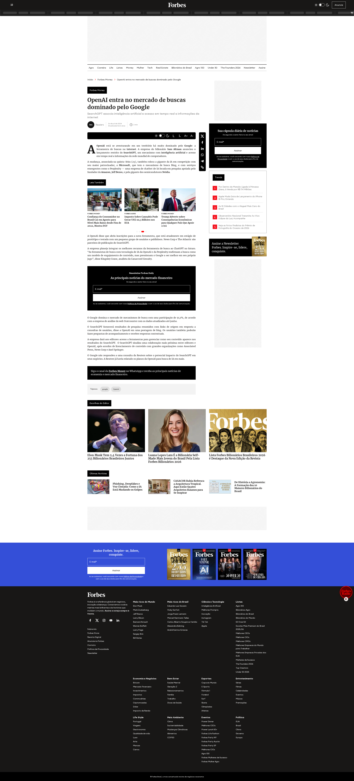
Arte (135, 741)
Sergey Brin (138, 634)
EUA (238, 721)
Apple (204, 626)
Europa (239, 737)
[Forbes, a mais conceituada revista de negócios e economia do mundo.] (177, 5)
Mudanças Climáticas (177, 729)
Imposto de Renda (141, 710)
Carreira (101, 67)
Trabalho (171, 698)
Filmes (239, 686)
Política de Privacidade (137, 304)
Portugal (137, 721)
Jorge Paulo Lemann (176, 614)
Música (239, 698)
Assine (262, 67)
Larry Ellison (138, 618)
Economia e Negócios (144, 678)
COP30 (170, 737)
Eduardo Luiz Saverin (177, 606)
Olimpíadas (206, 706)
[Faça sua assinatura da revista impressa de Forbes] (178, 564)
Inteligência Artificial (211, 606)
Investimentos (139, 690)
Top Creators (242, 668)
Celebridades (242, 690)
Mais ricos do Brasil (177, 601)
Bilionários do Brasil (181, 67)
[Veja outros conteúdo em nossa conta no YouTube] (111, 620)
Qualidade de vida (141, 733)
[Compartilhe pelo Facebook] (202, 142)
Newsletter (249, 67)
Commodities (139, 698)
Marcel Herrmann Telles (178, 618)
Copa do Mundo (209, 682)
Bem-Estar (173, 678)
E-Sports (205, 686)
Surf (203, 698)
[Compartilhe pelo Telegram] (202, 161)
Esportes (206, 678)
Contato (91, 645)
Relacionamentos (175, 690)
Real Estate (162, 67)
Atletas (205, 710)
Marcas (136, 745)
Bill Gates (137, 638)
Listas (119, 67)
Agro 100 (199, 67)
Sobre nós (92, 629)
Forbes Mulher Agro (210, 761)
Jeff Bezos (138, 614)
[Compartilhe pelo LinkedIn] (202, 148)
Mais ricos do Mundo (144, 601)
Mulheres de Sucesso (245, 660)
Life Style (138, 717)
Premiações (241, 702)
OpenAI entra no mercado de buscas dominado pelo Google (149, 79)
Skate (204, 702)
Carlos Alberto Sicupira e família (182, 622)
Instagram (206, 618)
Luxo (135, 737)
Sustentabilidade (175, 725)
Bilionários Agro (243, 610)
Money (129, 67)
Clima (170, 721)
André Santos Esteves (177, 630)
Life (111, 67)
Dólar (135, 706)
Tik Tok (204, 622)
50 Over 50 (241, 622)
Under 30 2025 (242, 672)
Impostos (137, 694)
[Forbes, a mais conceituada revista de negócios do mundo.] (108, 594)
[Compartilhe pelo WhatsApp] (202, 155)
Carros (136, 749)
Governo (240, 733)
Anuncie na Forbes (95, 641)
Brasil (238, 725)
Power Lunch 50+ (209, 729)
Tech (150, 67)
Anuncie (339, 4)
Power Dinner (207, 721)
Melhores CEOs (243, 633)
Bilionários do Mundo (245, 618)
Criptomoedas (140, 702)
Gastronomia (139, 729)
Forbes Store (93, 633)
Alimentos (172, 733)
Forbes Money (105, 79)
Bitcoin (136, 682)
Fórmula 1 (205, 690)
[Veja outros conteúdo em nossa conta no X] (97, 620)
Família (170, 694)
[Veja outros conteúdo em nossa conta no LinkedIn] (118, 620)
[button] (173, 135)
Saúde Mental (173, 682)
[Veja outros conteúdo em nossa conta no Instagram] (104, 620)
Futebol (205, 694)
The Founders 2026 (230, 67)
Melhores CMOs (243, 641)
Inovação (205, 614)
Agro (91, 67)
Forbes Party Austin (210, 741)
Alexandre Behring (175, 626)
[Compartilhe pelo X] (202, 136)
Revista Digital (94, 637)
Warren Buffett (139, 626)
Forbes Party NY (209, 737)
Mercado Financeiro (142, 686)
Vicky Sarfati (173, 610)
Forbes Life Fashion (210, 733)
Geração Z (172, 686)
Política (240, 717)
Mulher (140, 67)
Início (90, 79)
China (238, 729)
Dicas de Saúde (174, 702)
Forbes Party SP (208, 745)
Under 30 (212, 67)
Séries (238, 682)
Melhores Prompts (209, 610)
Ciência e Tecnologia (212, 601)
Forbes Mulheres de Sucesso (214, 757)
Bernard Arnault (140, 622)
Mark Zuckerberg (141, 610)
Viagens (136, 725)
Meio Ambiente (175, 717)
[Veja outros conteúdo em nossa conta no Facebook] (90, 620)
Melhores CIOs (242, 637)
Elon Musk (137, 606)
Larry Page (138, 630)
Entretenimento (244, 678)
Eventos (239, 694)
